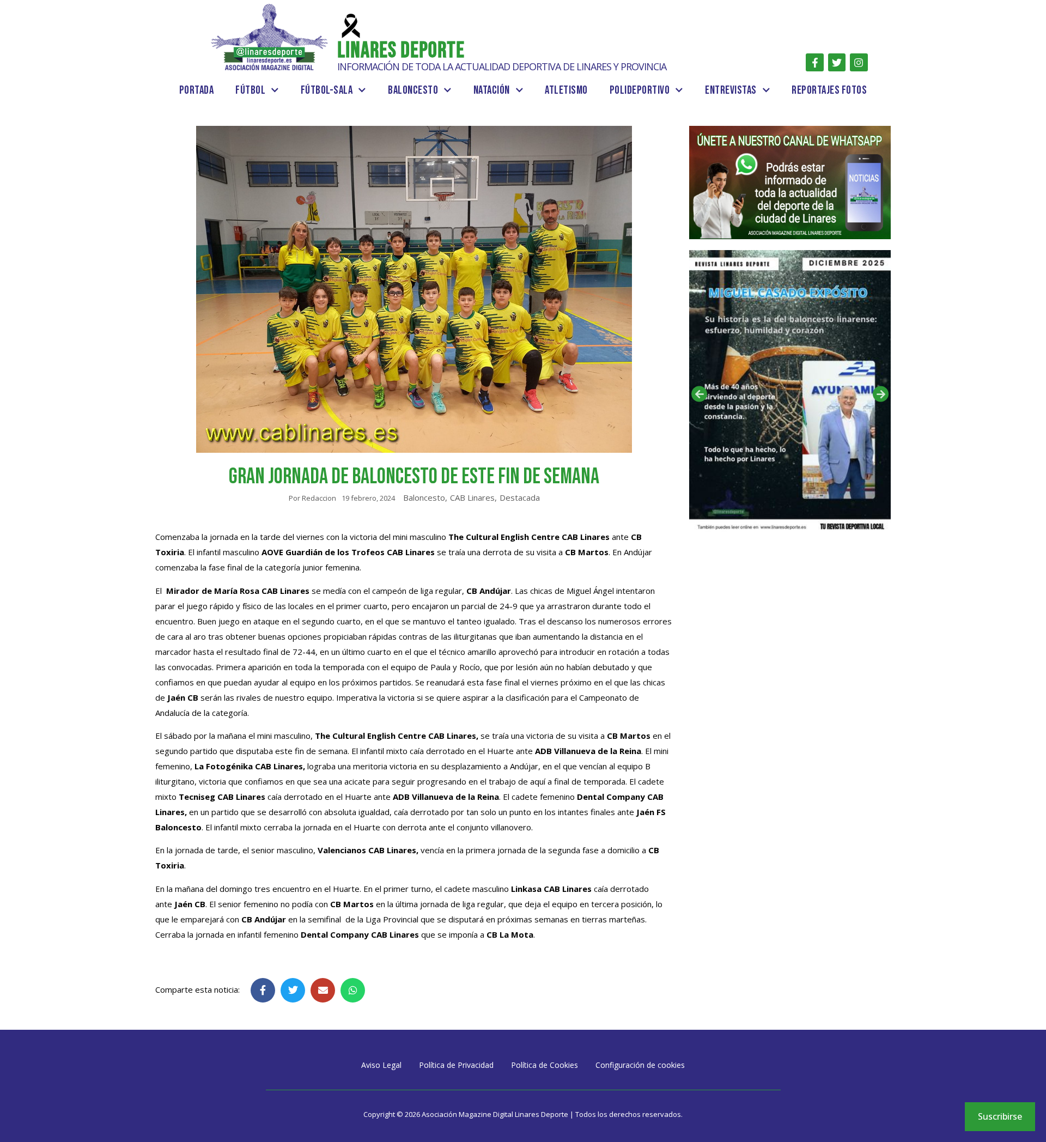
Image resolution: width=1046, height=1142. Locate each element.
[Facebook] (814, 62)
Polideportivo (640, 90)
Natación (491, 90)
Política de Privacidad (456, 1065)
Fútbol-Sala (327, 90)
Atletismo (566, 90)
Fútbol (250, 90)
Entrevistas (731, 90)
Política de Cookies (544, 1065)
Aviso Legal (381, 1065)
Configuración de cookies (640, 1065)
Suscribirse (1000, 1116)
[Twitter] (837, 62)
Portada (196, 90)
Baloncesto (413, 90)
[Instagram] (858, 62)
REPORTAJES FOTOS (829, 90)
